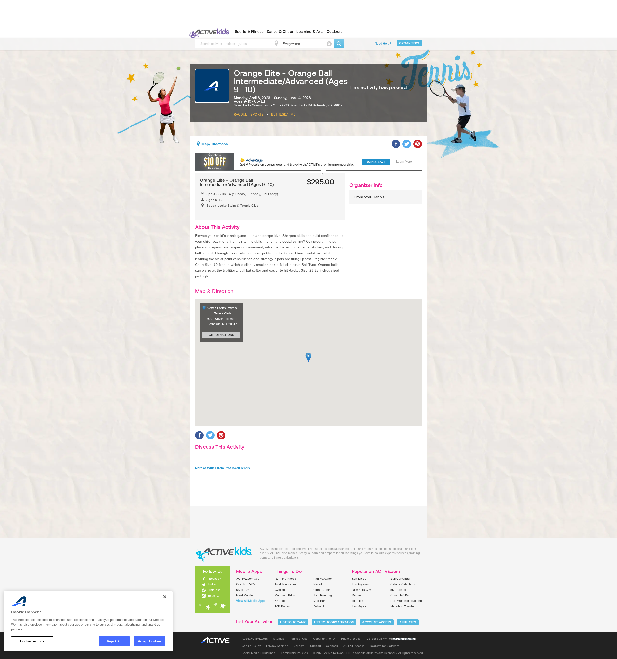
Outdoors (334, 31)
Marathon (319, 584)
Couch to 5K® (245, 584)
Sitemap (278, 638)
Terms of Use (299, 638)
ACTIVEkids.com (209, 31)
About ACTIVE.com (255, 638)
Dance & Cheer (280, 31)
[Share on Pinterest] (417, 144)
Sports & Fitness (249, 31)
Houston (357, 601)
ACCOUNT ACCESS (376, 622)
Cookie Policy (251, 646)
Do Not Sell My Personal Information (391, 638)
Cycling (280, 590)
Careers (299, 646)
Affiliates (407, 622)
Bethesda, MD (283, 114)
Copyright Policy (324, 638)
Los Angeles (360, 584)
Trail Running (322, 595)
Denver (357, 595)
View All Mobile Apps (250, 601)
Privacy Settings (277, 646)
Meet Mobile (244, 595)
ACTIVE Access (353, 646)
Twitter (212, 584)
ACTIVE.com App (247, 578)
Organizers (409, 43)
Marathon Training (403, 606)
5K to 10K (242, 590)
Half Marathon (323, 578)
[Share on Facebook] (396, 144)
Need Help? (383, 43)
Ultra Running (322, 590)
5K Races (281, 601)
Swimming (320, 606)
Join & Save (376, 162)
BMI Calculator (400, 578)
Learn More (404, 161)
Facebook (214, 578)
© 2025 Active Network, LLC (332, 653)
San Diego (359, 578)
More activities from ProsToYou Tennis (222, 468)
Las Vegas (359, 606)
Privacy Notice (351, 638)
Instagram (214, 595)
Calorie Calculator (402, 584)
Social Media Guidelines (258, 653)
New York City (361, 590)
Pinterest (214, 590)
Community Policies (294, 653)
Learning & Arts (309, 31)
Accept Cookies (149, 641)
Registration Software (384, 646)
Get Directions (221, 335)
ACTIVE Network (217, 640)
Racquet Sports (249, 114)
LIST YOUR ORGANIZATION (334, 622)
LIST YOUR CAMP (293, 622)
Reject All (114, 641)
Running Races (285, 578)
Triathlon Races (285, 584)
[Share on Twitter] (406, 144)
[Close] (165, 596)
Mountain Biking (286, 595)
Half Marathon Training (406, 601)
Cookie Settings (32, 641)
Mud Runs (320, 601)
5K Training (398, 590)
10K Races (282, 606)
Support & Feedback (324, 646)
